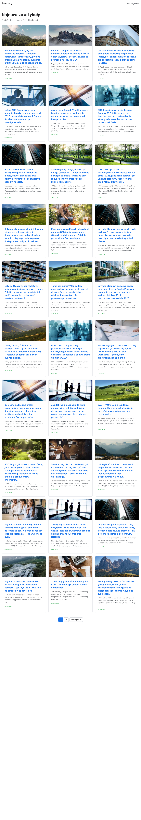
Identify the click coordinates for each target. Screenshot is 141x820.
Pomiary (7, 3)
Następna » (76, 619)
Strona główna (133, 3)
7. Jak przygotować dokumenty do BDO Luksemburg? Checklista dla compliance (69, 584)
